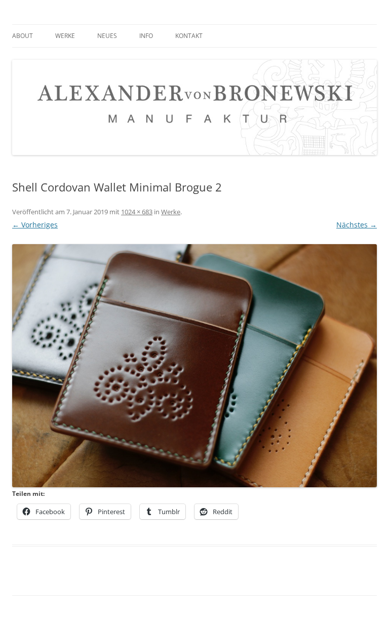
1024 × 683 (136, 211)
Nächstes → (356, 224)
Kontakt (189, 35)
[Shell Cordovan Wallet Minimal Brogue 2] (194, 365)
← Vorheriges (35, 224)
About (22, 35)
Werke (65, 35)
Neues (107, 35)
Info (146, 35)
